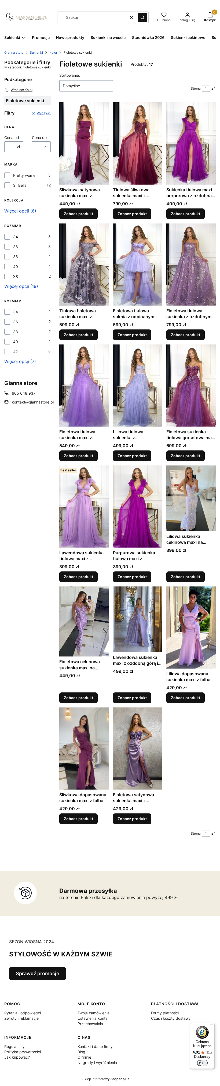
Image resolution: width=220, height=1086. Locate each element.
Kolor (53, 52)
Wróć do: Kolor (21, 90)
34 (15, 236)
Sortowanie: (69, 75)
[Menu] (211, 1026)
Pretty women (25, 175)
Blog (81, 1052)
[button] (142, 17)
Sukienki (36, 52)
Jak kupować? (17, 1057)
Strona (196, 88)
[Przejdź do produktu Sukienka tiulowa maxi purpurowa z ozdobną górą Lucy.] (191, 143)
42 (15, 351)
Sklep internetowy (104, 1079)
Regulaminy (14, 1046)
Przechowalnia (90, 1023)
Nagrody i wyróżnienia (97, 1062)
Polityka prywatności (22, 1052)
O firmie (84, 1057)
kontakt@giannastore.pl (33, 402)
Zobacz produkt (78, 213)
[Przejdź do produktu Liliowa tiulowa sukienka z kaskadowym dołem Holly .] (137, 385)
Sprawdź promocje (37, 973)
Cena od (11, 137)
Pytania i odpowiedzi (22, 1013)
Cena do (39, 137)
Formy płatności (165, 1013)
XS (15, 276)
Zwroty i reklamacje (21, 1018)
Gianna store (13, 52)
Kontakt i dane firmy (95, 1046)
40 (15, 266)
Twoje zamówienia (93, 1013)
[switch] (202, 1063)
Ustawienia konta (93, 1018)
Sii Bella (20, 185)
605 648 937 (23, 393)
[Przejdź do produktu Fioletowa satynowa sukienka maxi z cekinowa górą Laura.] (137, 748)
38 (15, 256)
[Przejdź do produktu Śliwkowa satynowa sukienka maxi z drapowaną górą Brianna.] (84, 143)
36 (15, 246)
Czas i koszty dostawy (171, 1018)
